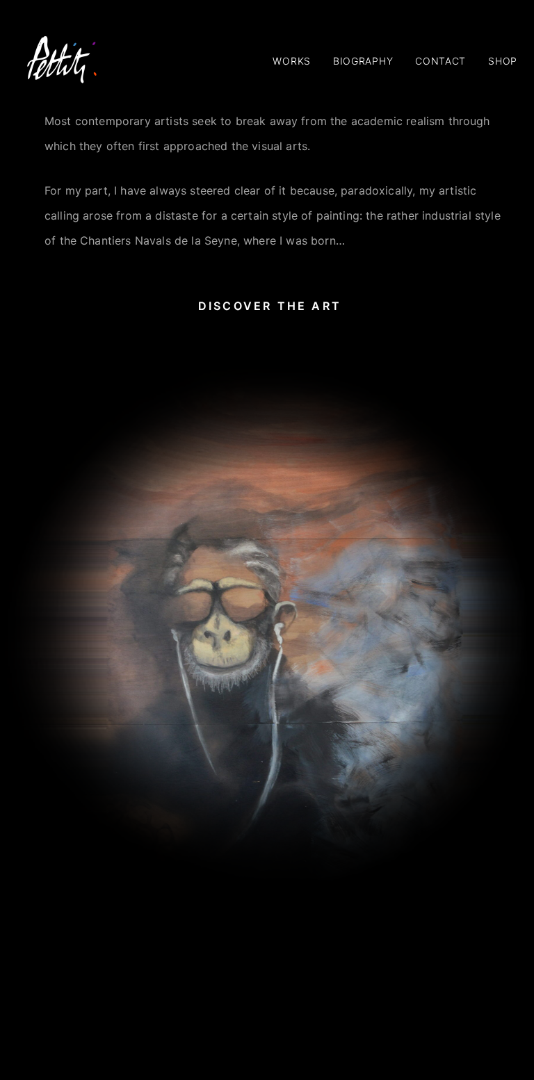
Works (292, 61)
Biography (363, 61)
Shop (502, 61)
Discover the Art (269, 306)
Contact (440, 61)
